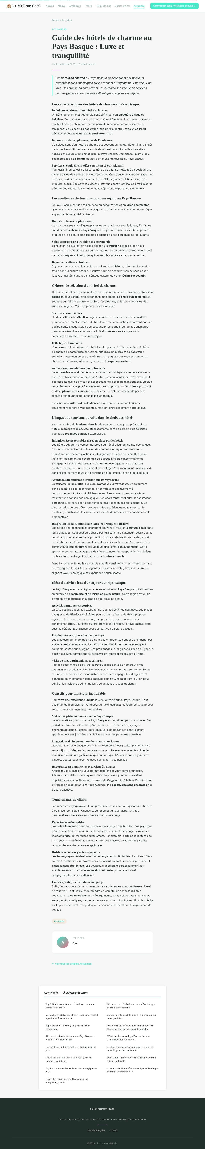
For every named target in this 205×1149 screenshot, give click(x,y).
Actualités (139, 5)
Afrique (62, 5)
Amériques (75, 5)
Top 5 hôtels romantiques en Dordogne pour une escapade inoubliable (70, 1006)
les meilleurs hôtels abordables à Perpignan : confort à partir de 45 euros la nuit (72, 1016)
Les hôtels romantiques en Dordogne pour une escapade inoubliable (69, 1059)
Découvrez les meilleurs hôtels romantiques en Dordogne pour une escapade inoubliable (130, 1027)
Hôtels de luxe (103, 5)
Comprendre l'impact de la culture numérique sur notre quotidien (131, 1016)
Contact (113, 1130)
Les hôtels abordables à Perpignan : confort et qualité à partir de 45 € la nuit (130, 1049)
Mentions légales (96, 1130)
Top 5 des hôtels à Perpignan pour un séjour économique (68, 1027)
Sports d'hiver (122, 5)
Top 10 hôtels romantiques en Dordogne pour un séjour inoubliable (131, 1059)
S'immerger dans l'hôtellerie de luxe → (174, 5)
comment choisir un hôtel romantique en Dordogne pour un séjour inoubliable (132, 1070)
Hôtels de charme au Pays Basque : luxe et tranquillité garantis (67, 1080)
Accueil (50, 5)
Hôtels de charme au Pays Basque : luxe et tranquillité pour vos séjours (128, 1038)
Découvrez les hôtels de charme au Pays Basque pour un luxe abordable (131, 1006)
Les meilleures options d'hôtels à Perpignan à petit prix (71, 1049)
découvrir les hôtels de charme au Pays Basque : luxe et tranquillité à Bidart (70, 1038)
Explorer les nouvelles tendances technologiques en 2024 (71, 1070)
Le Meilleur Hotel (23, 6)
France (88, 5)
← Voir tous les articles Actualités (71, 963)
